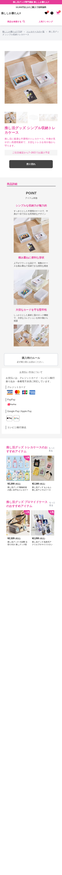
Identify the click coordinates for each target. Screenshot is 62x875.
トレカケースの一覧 (35, 31)
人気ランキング (46, 21)
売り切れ (31, 164)
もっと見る (52, 449)
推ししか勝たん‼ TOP (12, 31)
